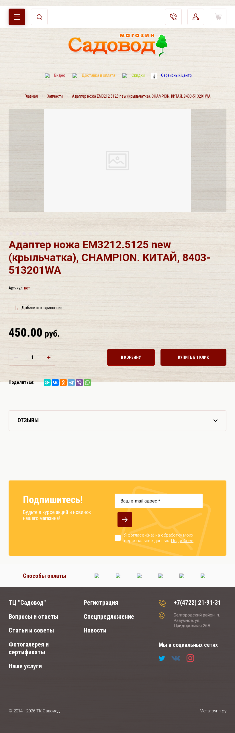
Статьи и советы (31, 630)
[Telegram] (71, 382)
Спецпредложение (109, 616)
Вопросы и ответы (33, 616)
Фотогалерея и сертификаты (29, 648)
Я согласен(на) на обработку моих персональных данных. (158, 538)
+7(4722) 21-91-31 (197, 602)
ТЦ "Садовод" (27, 602)
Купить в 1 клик (193, 357)
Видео (59, 75)
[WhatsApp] (87, 382)
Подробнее (182, 540)
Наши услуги (25, 666)
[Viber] (79, 382)
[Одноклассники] (63, 382)
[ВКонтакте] (55, 382)
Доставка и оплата (98, 75)
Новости (95, 630)
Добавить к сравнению (42, 307)
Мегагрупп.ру (213, 711)
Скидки (138, 75)
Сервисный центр (176, 75)
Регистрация (101, 602)
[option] (117, 160)
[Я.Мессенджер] (47, 382)
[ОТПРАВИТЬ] (124, 519)
